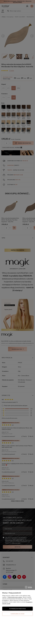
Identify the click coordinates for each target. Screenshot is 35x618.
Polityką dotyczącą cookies (15, 597)
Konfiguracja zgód (17, 614)
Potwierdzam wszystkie (17, 608)
